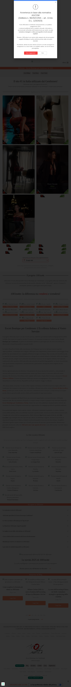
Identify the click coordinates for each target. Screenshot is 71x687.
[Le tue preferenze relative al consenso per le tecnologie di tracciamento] (3, 684)
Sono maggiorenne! (31, 53)
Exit (43, 53)
